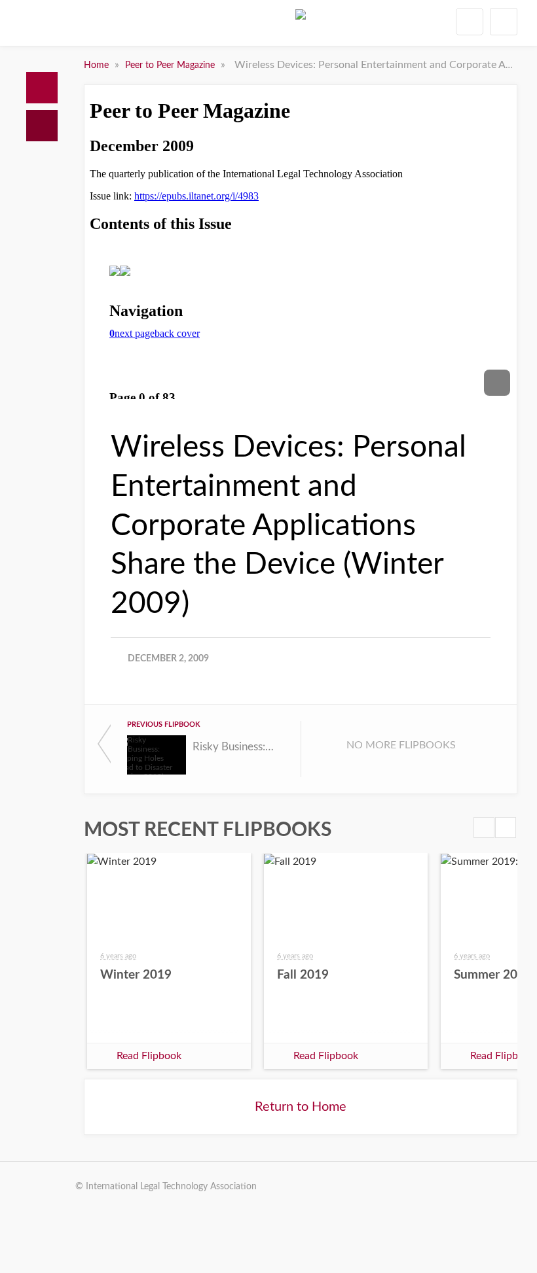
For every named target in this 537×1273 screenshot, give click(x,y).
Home (42, 87)
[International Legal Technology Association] (300, 25)
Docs (42, 125)
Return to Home (300, 1106)
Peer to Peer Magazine (171, 65)
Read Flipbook (149, 1056)
